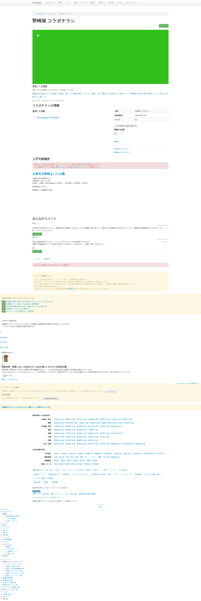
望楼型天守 (99, 453)
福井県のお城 (116, 426)
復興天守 (90, 453)
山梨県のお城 (59, 426)
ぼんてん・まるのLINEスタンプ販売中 (18, 311)
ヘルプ (116, 474)
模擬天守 (81, 453)
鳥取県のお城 (82, 436)
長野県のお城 (70, 426)
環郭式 (95, 460)
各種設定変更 (8, 578)
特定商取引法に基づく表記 (101, 474)
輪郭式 (76, 460)
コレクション (131, 2)
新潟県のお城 (82, 426)
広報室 (45, 482)
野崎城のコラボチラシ (122, 152)
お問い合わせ (8, 594)
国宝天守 (57, 453)
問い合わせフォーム (77, 167)
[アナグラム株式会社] (41, 493)
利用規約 (70, 288)
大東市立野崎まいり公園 (48, 174)
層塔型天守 (108, 453)
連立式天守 (161, 453)
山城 (55, 457)
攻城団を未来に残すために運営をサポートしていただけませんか (27, 301)
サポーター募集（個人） (153, 474)
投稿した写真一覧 (12, 566)
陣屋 (81, 457)
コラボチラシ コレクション (46, 14)
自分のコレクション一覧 (15, 573)
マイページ (7, 559)
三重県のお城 (93, 430)
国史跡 (79, 464)
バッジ (67, 2)
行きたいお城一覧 (9, 582)
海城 (72, 457)
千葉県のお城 (83, 423)
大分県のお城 (104, 443)
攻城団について (39, 474)
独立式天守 (118, 453)
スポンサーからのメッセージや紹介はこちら (46, 497)
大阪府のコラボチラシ (122, 149)
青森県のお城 (70, 419)
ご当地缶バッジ (11, 551)
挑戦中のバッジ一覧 (10, 585)
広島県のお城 (70, 436)
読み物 (111, 2)
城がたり (102, 2)
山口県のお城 (104, 436)
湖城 (76, 457)
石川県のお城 (104, 426)
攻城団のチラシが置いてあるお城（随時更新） (21, 304)
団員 (125, 470)
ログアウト (7, 596)
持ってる (164, 26)
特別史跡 (87, 464)
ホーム (5, 509)
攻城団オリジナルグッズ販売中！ (16, 309)
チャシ (87, 457)
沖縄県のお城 (140, 443)
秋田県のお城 (104, 419)
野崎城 (116, 141)
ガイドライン (127, 474)
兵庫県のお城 (70, 433)
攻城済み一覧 (8, 580)
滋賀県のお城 (93, 433)
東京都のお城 (59, 423)
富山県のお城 (93, 426)
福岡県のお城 (59, 443)
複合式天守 (128, 453)
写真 (75, 2)
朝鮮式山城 (115, 457)
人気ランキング (11, 521)
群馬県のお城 (129, 423)
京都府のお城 (82, 433)
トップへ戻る (100, 505)
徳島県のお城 (59, 440)
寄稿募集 (138, 474)
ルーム (119, 2)
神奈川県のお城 (71, 423)
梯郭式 (69, 460)
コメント (37, 259)
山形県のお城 (116, 419)
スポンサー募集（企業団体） (44, 478)
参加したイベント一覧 (14, 575)
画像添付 (47, 259)
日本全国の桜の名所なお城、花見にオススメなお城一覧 (24, 306)
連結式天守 (138, 453)
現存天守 (65, 453)
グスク (93, 457)
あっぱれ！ (37, 234)
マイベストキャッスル (14, 564)
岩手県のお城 (82, 419)
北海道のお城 (59, 419)
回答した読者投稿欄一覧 (15, 568)
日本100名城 (58, 464)
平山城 (61, 457)
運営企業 (37, 482)
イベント (83, 2)
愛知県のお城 (59, 430)
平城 (67, 457)
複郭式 (82, 460)
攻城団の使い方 (54, 474)
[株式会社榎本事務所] (87, 493)
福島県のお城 (127, 419)
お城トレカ (10, 553)
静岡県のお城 (70, 430)
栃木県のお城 (117, 423)
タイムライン (50, 2)
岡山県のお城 (59, 436)
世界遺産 (95, 464)
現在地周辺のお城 (12, 516)
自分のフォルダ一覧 (10, 589)
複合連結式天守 (149, 453)
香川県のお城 (70, 440)
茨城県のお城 (106, 423)
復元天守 (73, 453)
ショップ (6, 537)
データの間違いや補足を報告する (125, 126)
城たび (92, 2)
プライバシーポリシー (80, 474)
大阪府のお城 (59, 433)
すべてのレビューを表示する (187, 383)
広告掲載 (54, 482)
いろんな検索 (11, 518)
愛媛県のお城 (82, 440)
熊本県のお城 (93, 443)
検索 (60, 2)
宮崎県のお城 (116, 443)
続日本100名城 (70, 464)
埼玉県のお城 (95, 423)
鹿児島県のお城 (128, 443)
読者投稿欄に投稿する (51, 398)
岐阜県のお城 (82, 430)
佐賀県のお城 (70, 443)
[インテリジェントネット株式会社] (64, 493)
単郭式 (62, 460)
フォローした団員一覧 (11, 587)
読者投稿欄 (7, 539)
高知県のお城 (93, 440)
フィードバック (111, 391)
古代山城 (106, 457)
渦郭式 (89, 460)
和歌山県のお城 (116, 433)
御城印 (8, 546)
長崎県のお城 (82, 443)
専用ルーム (60, 167)
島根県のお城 (93, 436)
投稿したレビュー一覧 (14, 571)
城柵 (99, 457)
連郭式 (56, 460)
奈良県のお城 (104, 433)
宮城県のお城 (93, 419)
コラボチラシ (11, 548)
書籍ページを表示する (10, 379)
